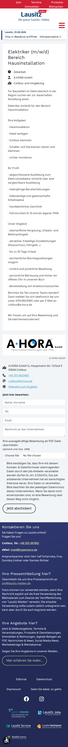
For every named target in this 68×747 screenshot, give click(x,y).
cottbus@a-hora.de (20, 381)
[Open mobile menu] (62, 25)
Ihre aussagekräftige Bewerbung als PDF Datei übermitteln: (32, 445)
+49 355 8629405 (18, 375)
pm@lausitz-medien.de (16, 583)
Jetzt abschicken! (19, 508)
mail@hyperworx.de (24, 550)
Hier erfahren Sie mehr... (24, 660)
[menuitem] (18, 2)
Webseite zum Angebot (22, 386)
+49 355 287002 (29, 543)
